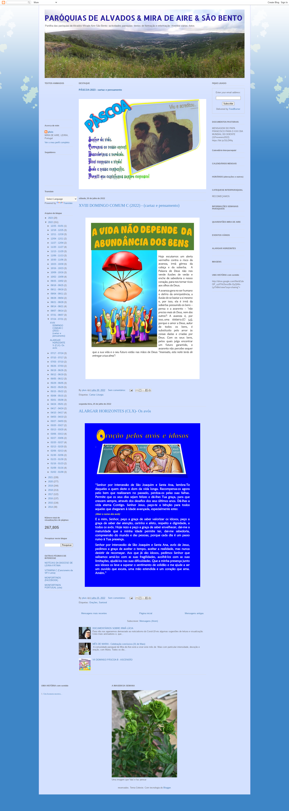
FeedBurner (234, 109)
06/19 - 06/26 (57, 370)
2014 (51, 507)
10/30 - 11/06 (57, 259)
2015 (51, 503)
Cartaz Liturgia (96, 394)
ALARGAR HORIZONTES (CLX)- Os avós (115, 411)
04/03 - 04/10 (57, 417)
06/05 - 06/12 (57, 378)
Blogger (167, 787)
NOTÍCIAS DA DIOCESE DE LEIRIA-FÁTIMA (59, 564)
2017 (51, 494)
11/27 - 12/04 (57, 243)
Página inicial (145, 613)
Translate (67, 203)
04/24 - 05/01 (57, 404)
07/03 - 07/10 (57, 362)
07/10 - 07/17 (57, 357)
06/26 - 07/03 (57, 366)
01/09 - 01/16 (57, 468)
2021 (51, 477)
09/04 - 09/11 (57, 293)
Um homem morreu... (52, 694)
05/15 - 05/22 (57, 391)
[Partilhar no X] (143, 390)
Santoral (103, 602)
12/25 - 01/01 (57, 226)
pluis (50, 132)
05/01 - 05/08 (57, 400)
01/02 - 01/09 (57, 472)
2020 (51, 481)
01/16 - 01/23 (57, 463)
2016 (51, 498)
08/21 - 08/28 (57, 302)
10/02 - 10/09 (57, 277)
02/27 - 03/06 (57, 438)
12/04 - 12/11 (57, 238)
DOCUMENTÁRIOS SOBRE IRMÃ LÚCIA (112, 628)
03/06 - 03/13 (57, 434)
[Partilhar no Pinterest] (149, 390)
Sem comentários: (117, 390)
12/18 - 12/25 (57, 230)
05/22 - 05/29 (57, 387)
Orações (93, 602)
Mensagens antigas (194, 613)
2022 (51, 222)
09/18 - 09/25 (57, 285)
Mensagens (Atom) (148, 621)
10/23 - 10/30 (57, 264)
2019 (51, 485)
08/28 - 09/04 (57, 298)
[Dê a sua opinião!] (140, 390)
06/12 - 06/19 (57, 374)
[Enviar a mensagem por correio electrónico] (131, 390)
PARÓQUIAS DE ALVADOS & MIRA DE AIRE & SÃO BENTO (143, 17)
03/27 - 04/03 (57, 421)
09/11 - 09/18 (57, 289)
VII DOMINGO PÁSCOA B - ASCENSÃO (112, 659)
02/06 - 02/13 (57, 450)
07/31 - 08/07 (57, 315)
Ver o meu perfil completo (57, 142)
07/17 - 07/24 (57, 353)
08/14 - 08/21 (57, 306)
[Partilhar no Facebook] (146, 390)
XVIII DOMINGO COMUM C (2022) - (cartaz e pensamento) (129, 205)
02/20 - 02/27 (57, 442)
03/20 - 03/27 (57, 425)
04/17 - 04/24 (57, 408)
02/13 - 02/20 (57, 446)
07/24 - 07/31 (57, 319)
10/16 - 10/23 (57, 268)
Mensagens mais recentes (94, 613)
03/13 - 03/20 (57, 429)
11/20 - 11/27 (57, 247)
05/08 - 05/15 (57, 395)
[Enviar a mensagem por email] (137, 390)
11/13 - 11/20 (57, 251)
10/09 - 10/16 (57, 272)
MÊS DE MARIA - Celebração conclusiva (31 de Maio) (118, 644)
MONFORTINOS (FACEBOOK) (53, 579)
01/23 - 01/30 (57, 459)
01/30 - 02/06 (57, 455)
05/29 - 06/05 (57, 383)
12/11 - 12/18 (57, 234)
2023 (51, 218)
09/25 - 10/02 (57, 281)
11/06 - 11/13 (57, 255)
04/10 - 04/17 (57, 412)
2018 (51, 490)
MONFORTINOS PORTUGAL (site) (53, 586)
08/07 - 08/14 (57, 310)
